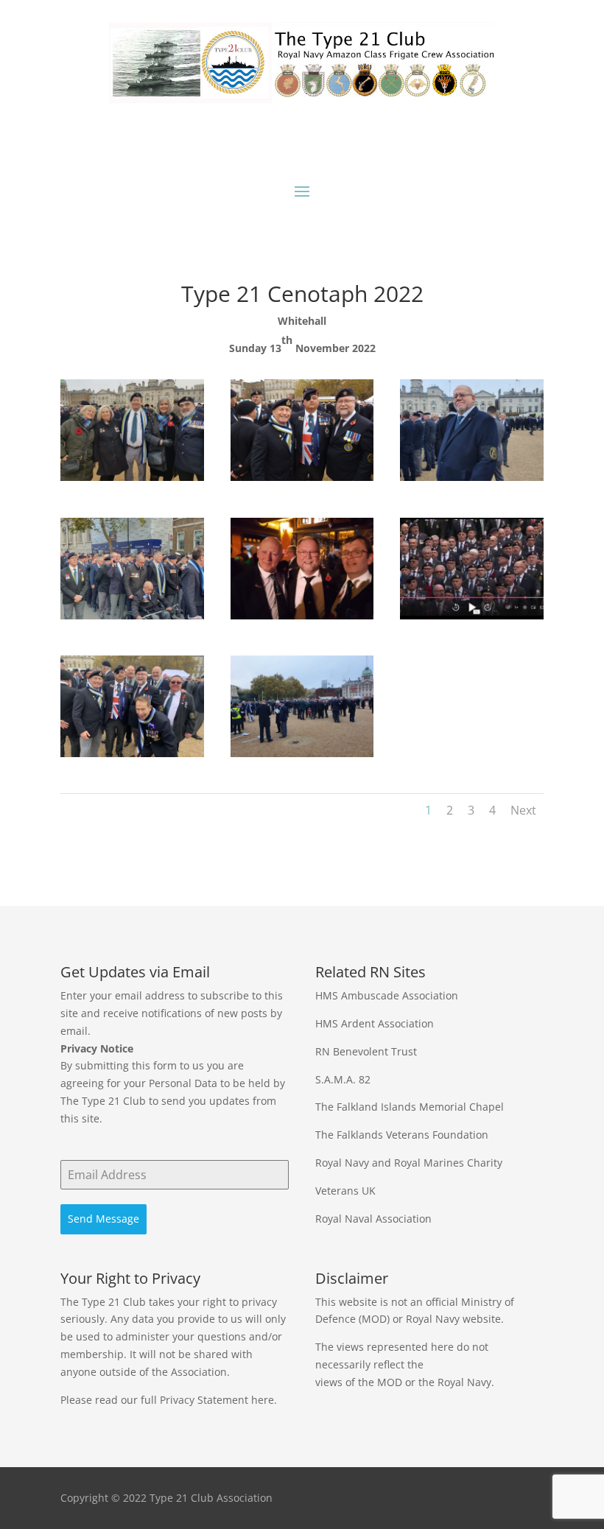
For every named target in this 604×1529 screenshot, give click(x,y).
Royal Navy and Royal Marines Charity (408, 1163)
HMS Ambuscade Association (386, 995)
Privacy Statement (204, 1400)
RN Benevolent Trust (366, 1051)
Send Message (103, 1219)
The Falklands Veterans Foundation (401, 1135)
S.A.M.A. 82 (343, 1079)
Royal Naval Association (373, 1219)
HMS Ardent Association (374, 1023)
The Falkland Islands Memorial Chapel (409, 1107)
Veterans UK (345, 1191)
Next (523, 810)
